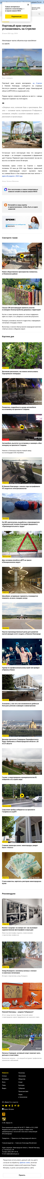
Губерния (21, 1088)
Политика (21, 1073)
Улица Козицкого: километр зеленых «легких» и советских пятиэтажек (19, 970)
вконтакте (3, 1106)
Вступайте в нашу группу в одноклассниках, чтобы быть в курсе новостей (23, 207)
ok (12, 1106)
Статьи (4, 1076)
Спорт (20, 1082)
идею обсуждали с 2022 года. (12, 176)
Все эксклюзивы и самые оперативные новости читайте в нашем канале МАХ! (23, 190)
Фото (3, 1082)
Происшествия (23, 1091)
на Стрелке (37, 83)
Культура (21, 1085)
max (18, 1106)
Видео (4, 1088)
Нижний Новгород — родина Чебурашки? (17, 1010)
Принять (22, 1175)
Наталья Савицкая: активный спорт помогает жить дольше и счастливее (21, 1052)
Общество (21, 1079)
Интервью (5, 1079)
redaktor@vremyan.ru (12, 1154)
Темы (4, 1085)
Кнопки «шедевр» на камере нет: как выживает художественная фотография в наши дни (19, 927)
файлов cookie (25, 1162)
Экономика (22, 1076)
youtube (6, 1106)
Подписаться (16, 16)
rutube (15, 1106)
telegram (9, 1106)
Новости (5, 1073)
